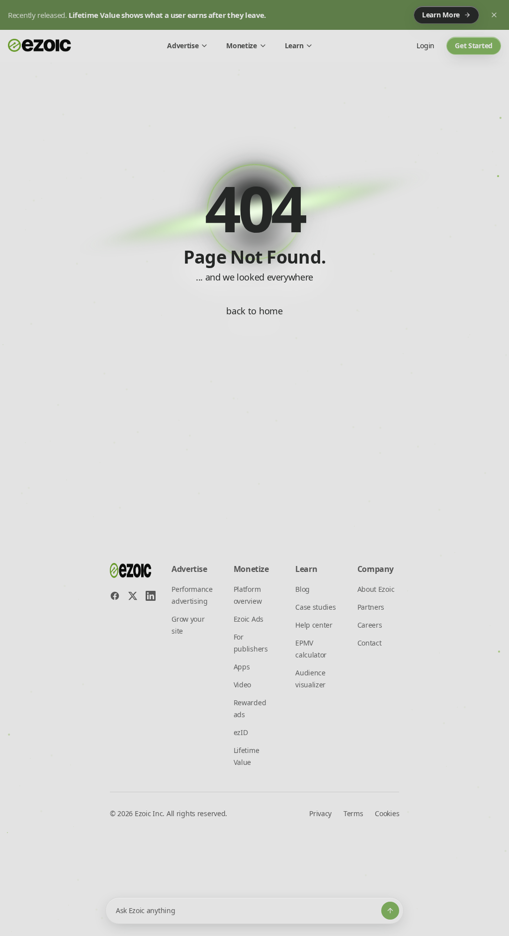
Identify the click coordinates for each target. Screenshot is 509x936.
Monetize (241, 45)
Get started (474, 45)
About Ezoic (375, 589)
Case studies (315, 607)
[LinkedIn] (151, 596)
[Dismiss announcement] (494, 15)
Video (242, 684)
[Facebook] (115, 596)
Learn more (441, 14)
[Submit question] (390, 911)
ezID (241, 732)
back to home (254, 311)
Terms (353, 813)
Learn (294, 45)
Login (425, 45)
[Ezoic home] (40, 46)
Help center (313, 625)
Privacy (320, 813)
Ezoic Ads (248, 619)
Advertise (182, 45)
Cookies (387, 813)
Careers (369, 625)
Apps (242, 666)
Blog (302, 589)
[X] (133, 596)
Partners (370, 607)
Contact (369, 643)
